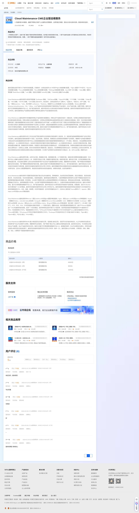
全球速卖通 (26, 499)
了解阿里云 (80, 3)
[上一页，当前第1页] (85, 455)
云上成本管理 (26, 488)
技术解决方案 (43, 473)
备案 (119, 3)
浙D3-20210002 (74, 502)
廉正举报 (27, 495)
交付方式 (10, 64)
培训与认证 (60, 482)
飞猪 (57, 499)
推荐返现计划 (78, 485)
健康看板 (94, 485)
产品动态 (24, 479)
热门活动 (44, 8)
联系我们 (45, 495)
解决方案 (30, 3)
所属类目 (41, 67)
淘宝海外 (105, 499)
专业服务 (12, 12)
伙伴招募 (51, 8)
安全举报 (36, 495)
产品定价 (24, 482)
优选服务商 (46, 42)
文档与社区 (38, 3)
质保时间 (71, 64)
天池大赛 (59, 479)
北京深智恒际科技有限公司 (40, 338)
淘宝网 (16, 499)
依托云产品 (41, 64)
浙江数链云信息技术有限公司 (83, 338)
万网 (72, 499)
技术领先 (7, 479)
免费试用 (24, 476)
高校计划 (76, 479)
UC (80, 499)
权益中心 (46, 3)
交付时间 (10, 67)
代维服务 (19, 12)
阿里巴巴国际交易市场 (37, 499)
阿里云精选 (36, 8)
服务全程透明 (27, 42)
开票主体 (10, 71)
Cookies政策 (17, 495)
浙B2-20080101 (48, 502)
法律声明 (7, 495)
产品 (24, 3)
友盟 (83, 499)
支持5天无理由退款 (37, 42)
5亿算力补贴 (78, 482)
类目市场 (29, 8)
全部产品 (24, 473)
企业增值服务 (95, 476)
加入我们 (53, 495)
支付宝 (95, 499)
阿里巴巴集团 (9, 499)
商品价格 (19, 50)
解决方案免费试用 (79, 476)
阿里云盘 (112, 499)
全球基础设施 (9, 476)
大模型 (19, 3)
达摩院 (100, 499)
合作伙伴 (63, 3)
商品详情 (9, 50)
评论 (39, 50)
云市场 (57, 3)
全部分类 (6, 12)
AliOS (69, 499)
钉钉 (90, 499)
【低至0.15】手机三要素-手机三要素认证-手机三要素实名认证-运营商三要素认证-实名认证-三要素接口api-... (66, 338)
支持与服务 (71, 3)
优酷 (86, 499)
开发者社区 (60, 476)
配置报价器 (25, 485)
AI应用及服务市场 (19, 8)
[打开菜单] (3, 3)
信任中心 (94, 488)
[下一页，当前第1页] (91, 455)
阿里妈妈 (52, 499)
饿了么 (118, 499)
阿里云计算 (62, 499)
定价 (52, 3)
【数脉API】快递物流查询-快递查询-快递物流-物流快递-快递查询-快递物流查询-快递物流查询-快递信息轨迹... (24, 326)
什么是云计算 (9, 473)
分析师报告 (8, 488)
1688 (46, 499)
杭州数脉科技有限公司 (41, 326)
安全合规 (7, 485)
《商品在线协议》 (72, 298)
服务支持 (30, 50)
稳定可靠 (7, 482)
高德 (76, 499)
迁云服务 (94, 479)
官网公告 (94, 482)
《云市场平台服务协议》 (74, 300)
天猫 (20, 499)
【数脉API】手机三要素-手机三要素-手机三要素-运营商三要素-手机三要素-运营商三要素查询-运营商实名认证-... (68, 326)
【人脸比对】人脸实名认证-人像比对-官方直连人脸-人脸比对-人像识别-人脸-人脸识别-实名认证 (22, 338)
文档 (58, 473)
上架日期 (71, 67)
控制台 (123, 3)
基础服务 (94, 473)
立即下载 (10, 297)
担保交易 (19, 42)
